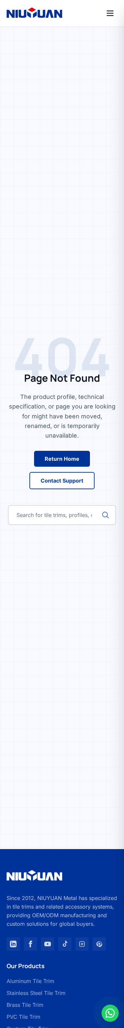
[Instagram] (82, 944)
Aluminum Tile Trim (30, 981)
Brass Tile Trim (25, 1005)
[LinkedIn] (13, 944)
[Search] (105, 515)
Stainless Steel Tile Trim (36, 993)
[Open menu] (110, 13)
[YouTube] (47, 944)
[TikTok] (64, 944)
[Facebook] (30, 944)
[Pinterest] (99, 944)
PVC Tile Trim (23, 1016)
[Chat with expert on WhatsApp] (110, 1014)
